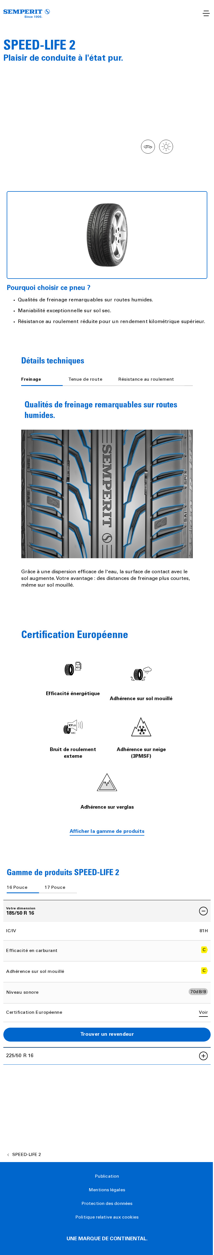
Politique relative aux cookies (107, 1217)
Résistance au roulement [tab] (146, 379)
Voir (203, 1012)
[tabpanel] (107, 491)
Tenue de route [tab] (85, 379)
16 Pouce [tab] (17, 887)
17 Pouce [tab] (55, 887)
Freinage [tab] (31, 379)
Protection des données (107, 1204)
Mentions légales (107, 1190)
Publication (107, 1176)
